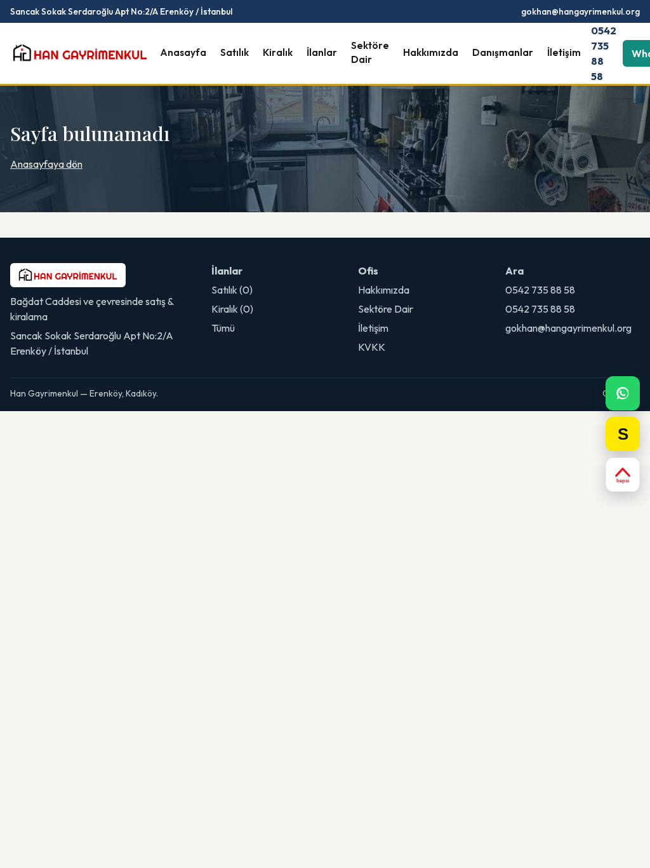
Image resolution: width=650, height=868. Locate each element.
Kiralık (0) (232, 308)
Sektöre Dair (370, 52)
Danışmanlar (502, 52)
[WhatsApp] (623, 393)
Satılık (234, 52)
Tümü (223, 328)
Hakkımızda (430, 52)
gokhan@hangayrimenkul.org (580, 11)
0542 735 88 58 (603, 53)
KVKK (371, 347)
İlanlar (322, 52)
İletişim (564, 52)
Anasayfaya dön (46, 164)
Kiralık (278, 52)
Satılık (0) (232, 289)
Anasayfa (183, 52)
